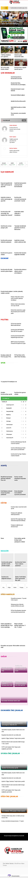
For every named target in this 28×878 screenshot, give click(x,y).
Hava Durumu (5, 18)
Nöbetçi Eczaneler (6, 23)
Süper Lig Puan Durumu (8, 25)
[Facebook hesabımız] (4, 875)
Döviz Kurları (5, 16)
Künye (3, 21)
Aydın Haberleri (6, 12)
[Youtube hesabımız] (17, 875)
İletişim (4, 20)
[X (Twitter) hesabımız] (9, 875)
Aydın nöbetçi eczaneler (8, 13)
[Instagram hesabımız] (13, 875)
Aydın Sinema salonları (8, 15)
